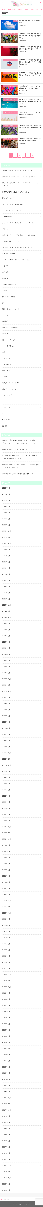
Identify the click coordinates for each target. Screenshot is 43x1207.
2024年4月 (6, 654)
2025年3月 (6, 586)
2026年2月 (6, 519)
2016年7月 (6, 1190)
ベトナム (5, 229)
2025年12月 (6, 531)
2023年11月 (6, 685)
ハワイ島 (5, 266)
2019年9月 (6, 993)
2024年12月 (6, 605)
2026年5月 (6, 500)
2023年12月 (6, 679)
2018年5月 (6, 1073)
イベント (5, 315)
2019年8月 (6, 999)
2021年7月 (6, 857)
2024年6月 (6, 642)
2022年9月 (6, 771)
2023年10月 (6, 691)
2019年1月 (6, 1042)
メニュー (20, 9)
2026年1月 (6, 525)
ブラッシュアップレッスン (11, 210)
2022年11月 (6, 759)
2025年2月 (6, 593)
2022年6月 (6, 790)
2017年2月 (6, 1153)
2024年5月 (6, 648)
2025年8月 (6, 556)
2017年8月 (6, 1122)
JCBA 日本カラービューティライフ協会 (16, 260)
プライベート (7, 407)
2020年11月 (6, 907)
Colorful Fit (6, 420)
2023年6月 (6, 716)
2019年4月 (6, 1024)
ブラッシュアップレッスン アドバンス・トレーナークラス (20, 184)
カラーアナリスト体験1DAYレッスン (15, 204)
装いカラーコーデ (8, 198)
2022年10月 (6, 765)
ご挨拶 (4, 290)
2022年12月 (6, 753)
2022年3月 (6, 808)
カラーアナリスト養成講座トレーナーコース (18, 223)
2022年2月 (6, 814)
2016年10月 (6, 1178)
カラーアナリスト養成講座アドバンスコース (18, 170)
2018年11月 (6, 1048)
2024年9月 (6, 623)
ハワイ (4, 414)
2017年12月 (6, 1098)
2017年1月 (6, 1159)
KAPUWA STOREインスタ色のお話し (15, 192)
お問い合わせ (11, 9)
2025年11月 (6, 537)
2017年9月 (6, 1116)
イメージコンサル (8, 346)
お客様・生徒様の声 (9, 284)
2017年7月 (6, 1128)
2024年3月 (6, 660)
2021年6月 (6, 864)
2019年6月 (6, 1011)
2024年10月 (6, 617)
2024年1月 (6, 673)
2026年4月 (6, 506)
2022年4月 (6, 802)
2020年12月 (6, 901)
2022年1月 (6, 820)
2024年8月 (6, 630)
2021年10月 (6, 839)
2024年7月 (6, 636)
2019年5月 (6, 1018)
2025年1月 (6, 599)
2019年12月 (6, 974)
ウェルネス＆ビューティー (11, 241)
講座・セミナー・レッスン (11, 309)
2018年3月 (6, 1085)
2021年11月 (6, 833)
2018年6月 (6, 1067)
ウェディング (7, 395)
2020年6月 (6, 937)
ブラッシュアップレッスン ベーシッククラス (18, 177)
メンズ (4, 401)
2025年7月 (6, 562)
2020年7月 (6, 931)
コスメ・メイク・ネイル (11, 383)
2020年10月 (6, 913)
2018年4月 (6, 1079)
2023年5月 (6, 722)
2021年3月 (6, 882)
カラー (4, 352)
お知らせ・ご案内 (8, 297)
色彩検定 (5, 321)
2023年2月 (6, 740)
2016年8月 (6, 1184)
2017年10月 (6, 1110)
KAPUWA (5, 278)
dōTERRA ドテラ (8, 364)
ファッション (7, 358)
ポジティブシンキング (10, 389)
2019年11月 (6, 981)
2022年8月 (6, 777)
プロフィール (34, 9)
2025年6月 (6, 568)
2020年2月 (6, 962)
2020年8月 (6, 925)
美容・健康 (6, 370)
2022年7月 (6, 783)
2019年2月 (6, 1036)
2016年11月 (6, 1172)
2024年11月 (6, 611)
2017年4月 (6, 1147)
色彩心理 (5, 272)
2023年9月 (6, 697)
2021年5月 (6, 870)
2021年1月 (6, 894)
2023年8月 (6, 703)
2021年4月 (6, 876)
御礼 (3, 303)
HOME (3, 9)
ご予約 (26, 9)
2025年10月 (6, 543)
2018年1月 (6, 1091)
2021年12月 (6, 827)
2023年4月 (6, 728)
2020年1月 (6, 968)
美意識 (4, 377)
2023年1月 (6, 747)
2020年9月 (6, 919)
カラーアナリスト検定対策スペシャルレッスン (18, 235)
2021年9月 (6, 845)
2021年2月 (6, 888)
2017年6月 (6, 1135)
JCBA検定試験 (7, 216)
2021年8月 (6, 851)
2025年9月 (6, 549)
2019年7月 (6, 1005)
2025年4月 (6, 580)
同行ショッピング (8, 340)
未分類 (4, 426)
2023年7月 (6, 710)
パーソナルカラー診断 (10, 327)
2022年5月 (6, 796)
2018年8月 (6, 1061)
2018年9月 (6, 1055)
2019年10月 (6, 987)
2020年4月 (6, 950)
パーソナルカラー (8, 253)
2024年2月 (6, 666)
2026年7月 (6, 488)
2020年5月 (6, 944)
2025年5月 (6, 574)
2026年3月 (6, 512)
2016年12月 (6, 1165)
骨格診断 (5, 333)
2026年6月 (6, 494)
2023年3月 (6, 734)
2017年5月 (6, 1141)
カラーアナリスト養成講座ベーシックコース (18, 247)
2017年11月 (6, 1104)
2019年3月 (6, 1030)
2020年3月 (6, 956)
